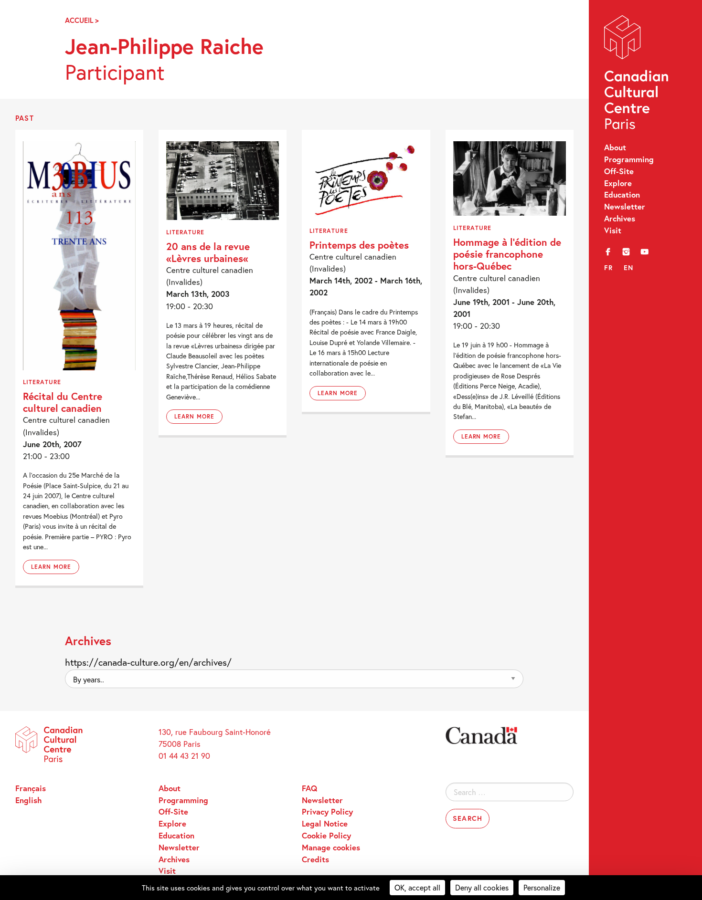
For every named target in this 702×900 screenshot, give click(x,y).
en (629, 267)
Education (622, 194)
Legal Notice (325, 823)
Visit (612, 230)
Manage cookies (331, 847)
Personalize (541, 887)
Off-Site (619, 171)
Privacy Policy (327, 811)
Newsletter (624, 206)
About (615, 147)
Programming (629, 159)
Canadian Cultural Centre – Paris (637, 74)
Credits (315, 859)
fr (608, 267)
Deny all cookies (482, 887)
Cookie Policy (326, 835)
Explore (618, 183)
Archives (619, 218)
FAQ (309, 788)
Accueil (79, 20)
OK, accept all (417, 887)
